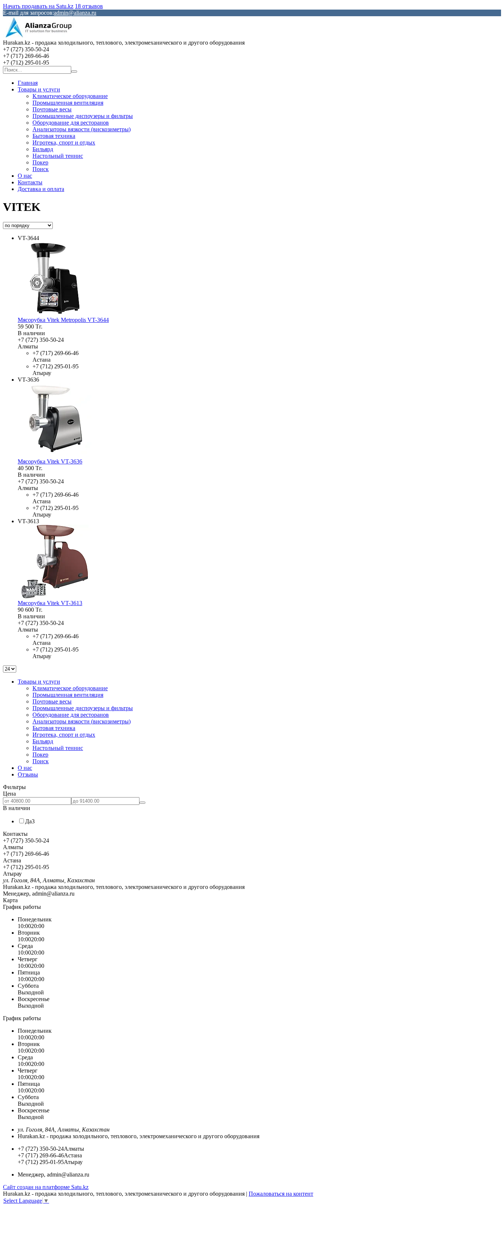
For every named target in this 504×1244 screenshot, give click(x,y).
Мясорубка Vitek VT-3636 (50, 461)
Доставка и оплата (41, 189)
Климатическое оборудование (70, 96)
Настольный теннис (57, 156)
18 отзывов (89, 6)
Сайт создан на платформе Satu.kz (46, 1187)
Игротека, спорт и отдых (63, 142)
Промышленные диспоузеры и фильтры (82, 116)
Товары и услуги (39, 89)
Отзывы (28, 774)
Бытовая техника (53, 136)
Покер (40, 162)
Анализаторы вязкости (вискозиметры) (81, 129)
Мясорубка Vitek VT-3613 (50, 603)
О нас (25, 176)
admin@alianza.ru (75, 13)
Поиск (40, 169)
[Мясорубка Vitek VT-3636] (55, 455)
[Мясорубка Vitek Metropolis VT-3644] (55, 313)
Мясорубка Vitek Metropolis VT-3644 (63, 320)
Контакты (30, 182)
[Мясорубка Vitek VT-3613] (55, 596)
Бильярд (42, 149)
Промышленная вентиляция (67, 103)
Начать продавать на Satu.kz (38, 6)
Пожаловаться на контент (281, 1194)
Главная (28, 83)
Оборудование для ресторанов (70, 122)
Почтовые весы (52, 109)
